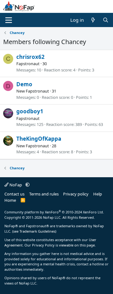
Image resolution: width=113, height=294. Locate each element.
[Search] (106, 20)
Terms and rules (44, 194)
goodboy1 (29, 111)
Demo (24, 84)
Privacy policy (76, 194)
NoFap (15, 185)
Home (10, 200)
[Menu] (8, 20)
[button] (27, 184)
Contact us (14, 194)
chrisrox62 (30, 56)
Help (97, 194)
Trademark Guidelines (37, 231)
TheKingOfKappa (38, 138)
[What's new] (93, 20)
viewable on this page (77, 245)
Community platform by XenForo (54, 212)
